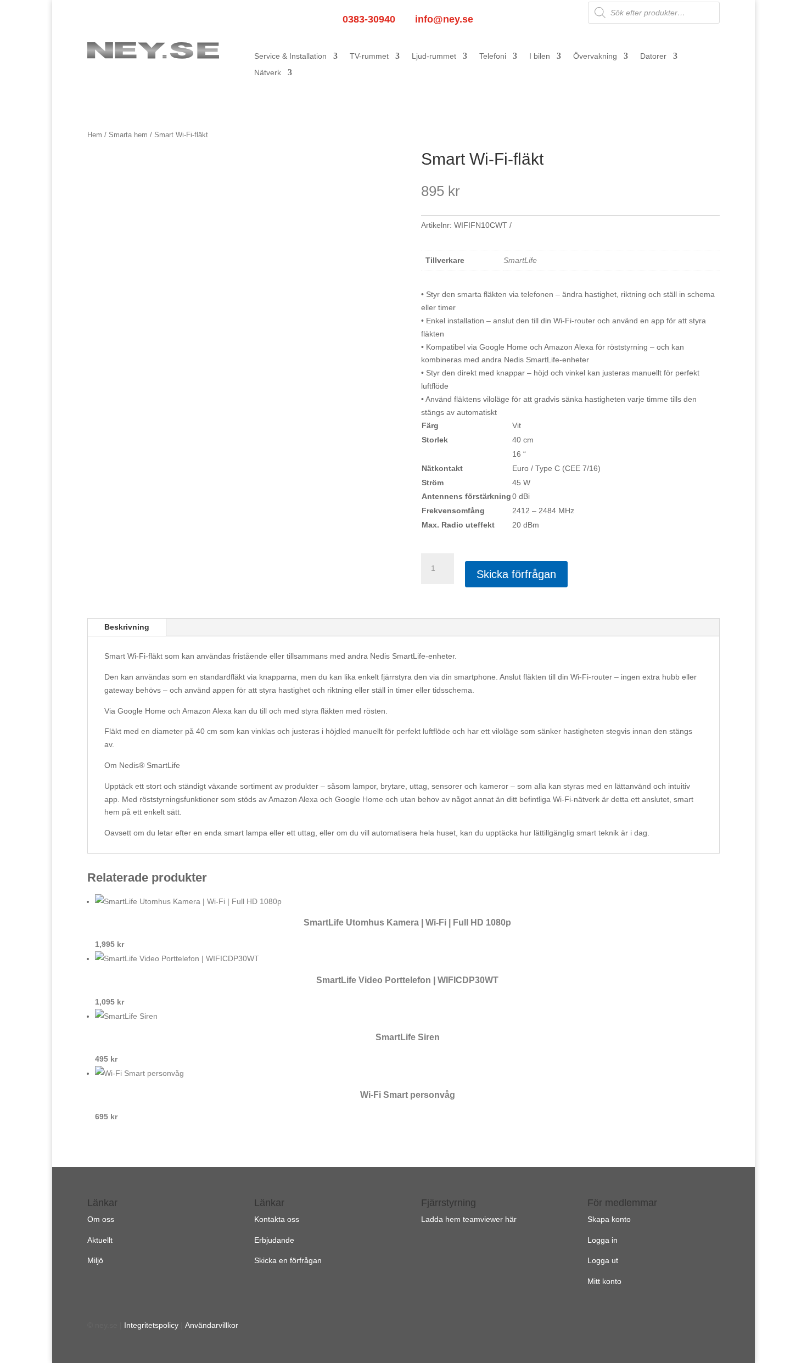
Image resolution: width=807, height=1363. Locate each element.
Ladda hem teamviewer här (469, 1219)
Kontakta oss (276, 1219)
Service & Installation (290, 56)
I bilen (539, 56)
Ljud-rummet (434, 56)
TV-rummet (369, 56)
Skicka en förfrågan (288, 1260)
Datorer (653, 56)
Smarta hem (128, 135)
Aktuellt (100, 1240)
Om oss (100, 1219)
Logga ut (602, 1260)
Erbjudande (274, 1240)
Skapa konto (609, 1219)
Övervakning (595, 56)
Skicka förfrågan (516, 574)
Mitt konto (604, 1281)
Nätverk (267, 73)
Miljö (95, 1260)
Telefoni (492, 56)
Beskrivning (126, 626)
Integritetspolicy (151, 1325)
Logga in (602, 1240)
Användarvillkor (211, 1325)
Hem (94, 135)
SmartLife (520, 260)
